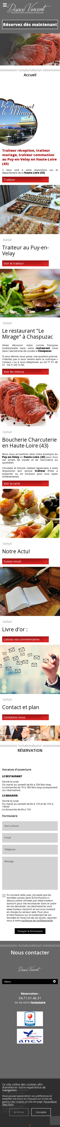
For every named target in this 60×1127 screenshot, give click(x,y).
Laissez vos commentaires (22, 639)
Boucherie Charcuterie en (29, 442)
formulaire (38, 1002)
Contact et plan (20, 707)
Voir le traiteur (14, 263)
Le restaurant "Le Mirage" (23, 333)
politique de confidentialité (37, 920)
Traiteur (9, 180)
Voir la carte (12, 483)
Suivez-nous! (12, 561)
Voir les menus (14, 372)
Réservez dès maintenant (30, 24)
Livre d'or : (15, 629)
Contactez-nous (14, 717)
